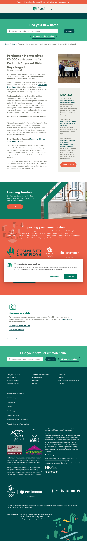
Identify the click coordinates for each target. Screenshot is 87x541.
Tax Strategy (11, 411)
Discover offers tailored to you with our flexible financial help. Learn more (43, 2)
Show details (54, 276)
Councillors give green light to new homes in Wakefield (68, 123)
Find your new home (13, 375)
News (13, 44)
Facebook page (66, 319)
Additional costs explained (41, 375)
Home (7, 44)
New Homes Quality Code (15, 393)
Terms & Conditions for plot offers (18, 424)
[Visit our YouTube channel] (73, 491)
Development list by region (43, 36)
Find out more (15, 207)
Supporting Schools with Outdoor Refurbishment (36, 515)
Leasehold (61, 375)
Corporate (35, 380)
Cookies (9, 406)
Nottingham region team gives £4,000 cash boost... (36, 519)
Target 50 (61, 378)
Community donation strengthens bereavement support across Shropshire (67, 143)
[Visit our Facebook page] (52, 491)
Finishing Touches (13, 380)
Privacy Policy (11, 398)
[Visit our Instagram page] (67, 491)
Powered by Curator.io (15, 339)
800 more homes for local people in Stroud (67, 102)
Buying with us (12, 378)
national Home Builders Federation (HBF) (57, 460)
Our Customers (37, 378)
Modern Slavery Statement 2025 (68, 380)
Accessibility (11, 402)
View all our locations (69, 359)
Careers (35, 383)
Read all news (68, 164)
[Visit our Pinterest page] (78, 491)
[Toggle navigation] (4, 16)
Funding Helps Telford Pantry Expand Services (35, 517)
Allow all (70, 276)
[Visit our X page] (57, 491)
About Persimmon (13, 383)
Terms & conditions (13, 415)
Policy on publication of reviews (17, 420)
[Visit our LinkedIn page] (62, 491)
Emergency (61, 383)
